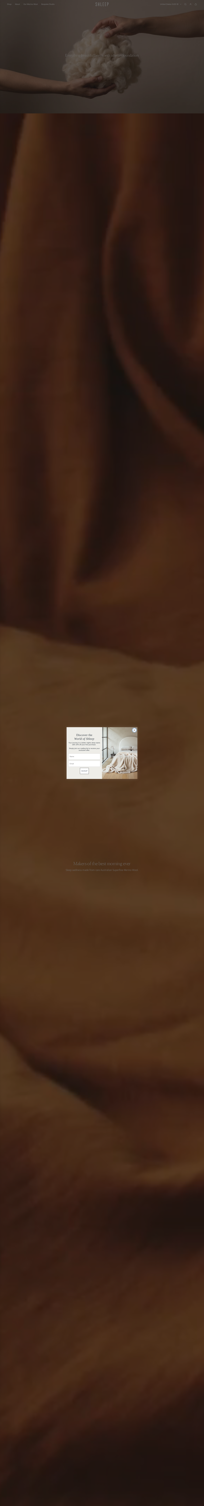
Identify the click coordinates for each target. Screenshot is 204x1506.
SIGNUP (84, 771)
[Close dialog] (134, 730)
